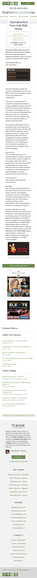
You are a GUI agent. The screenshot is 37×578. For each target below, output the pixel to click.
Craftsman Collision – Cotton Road (14, 398)
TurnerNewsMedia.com (18, 518)
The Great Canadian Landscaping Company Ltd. (14, 391)
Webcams (33, 16)
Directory (13, 16)
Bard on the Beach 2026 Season (13, 353)
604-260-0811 (23, 461)
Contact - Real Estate (18, 544)
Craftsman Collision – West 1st (13, 377)
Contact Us (18, 457)
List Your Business (18, 557)
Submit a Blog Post (18, 547)
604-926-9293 (13, 461)
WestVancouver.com (18, 507)
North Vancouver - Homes (18, 478)
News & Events (24, 16)
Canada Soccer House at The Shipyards (16, 347)
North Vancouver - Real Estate (18, 475)
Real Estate (4, 16)
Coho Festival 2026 (9, 364)
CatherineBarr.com (18, 528)
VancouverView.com (19, 521)
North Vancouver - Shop (18, 492)
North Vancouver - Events (18, 495)
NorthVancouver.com (18, 511)
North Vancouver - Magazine (18, 488)
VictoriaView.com (18, 525)
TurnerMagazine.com (18, 514)
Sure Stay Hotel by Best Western (13, 404)
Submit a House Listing (18, 554)
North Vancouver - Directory (18, 485)
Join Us (27, 3)
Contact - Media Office (18, 540)
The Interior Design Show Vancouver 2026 (17, 358)
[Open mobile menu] (19, 21)
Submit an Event (18, 550)
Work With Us (18, 561)
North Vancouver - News (18, 481)
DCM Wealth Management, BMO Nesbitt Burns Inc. (16, 383)
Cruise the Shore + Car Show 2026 (14, 341)
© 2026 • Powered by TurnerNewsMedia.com (16, 570)
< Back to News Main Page (18, 266)
